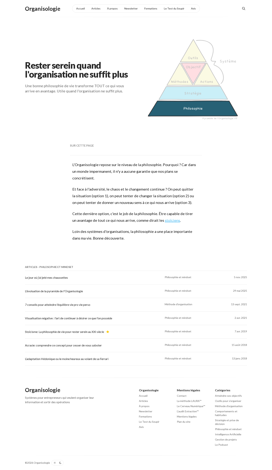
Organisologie (42, 462)
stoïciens (172, 220)
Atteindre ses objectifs (228, 395)
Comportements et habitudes (226, 413)
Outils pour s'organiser (228, 400)
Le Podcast (221, 444)
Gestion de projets (226, 439)
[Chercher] (243, 8)
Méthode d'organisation (229, 406)
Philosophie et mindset (228, 429)
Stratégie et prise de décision (227, 422)
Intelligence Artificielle (228, 434)
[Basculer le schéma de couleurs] (57, 463)
